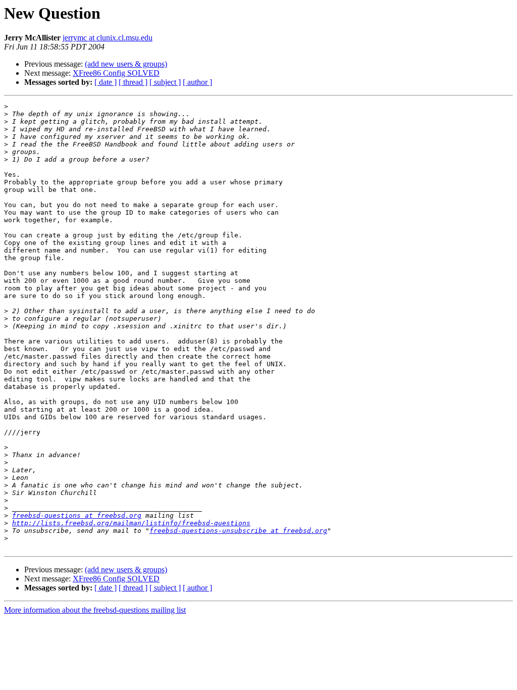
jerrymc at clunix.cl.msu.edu (107, 37)
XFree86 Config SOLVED (116, 73)
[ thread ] (133, 82)
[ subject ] (165, 82)
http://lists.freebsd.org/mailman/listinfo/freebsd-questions (131, 523)
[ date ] (105, 82)
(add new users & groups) (126, 64)
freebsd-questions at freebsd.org (76, 515)
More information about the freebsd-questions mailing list (95, 610)
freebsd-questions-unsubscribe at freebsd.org (238, 530)
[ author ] (197, 82)
